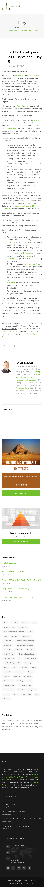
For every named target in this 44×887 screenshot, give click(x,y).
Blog (24, 27)
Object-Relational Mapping (23, 676)
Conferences (8, 346)
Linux (34, 667)
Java (14, 667)
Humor (6, 667)
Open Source (8, 681)
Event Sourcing (9, 658)
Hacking (28, 663)
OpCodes (10, 258)
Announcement (9, 627)
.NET (5, 623)
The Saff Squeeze (9, 563)
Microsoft (7, 672)
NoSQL (30, 672)
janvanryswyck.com (17, 862)
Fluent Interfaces (30, 658)
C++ (30, 632)
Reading (20, 681)
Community (7, 641)
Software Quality (25, 685)
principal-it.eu (15, 858)
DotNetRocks (32, 75)
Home (17, 27)
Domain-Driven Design (27, 654)
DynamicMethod (33, 264)
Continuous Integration (25, 645)
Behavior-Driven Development (14, 632)
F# (19, 658)
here (19, 288)
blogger (38, 372)
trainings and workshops (11, 331)
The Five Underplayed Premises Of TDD (18, 597)
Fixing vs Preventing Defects (13, 571)
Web (36, 694)
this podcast (19, 75)
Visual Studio (26, 694)
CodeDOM (11, 242)
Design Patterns (9, 654)
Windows (7, 699)
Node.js (6, 676)
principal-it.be (15, 860)
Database (30, 649)
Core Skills (7, 649)
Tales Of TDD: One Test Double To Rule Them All (21, 580)
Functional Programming (12, 663)
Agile (34, 623)
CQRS (5, 636)
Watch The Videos (21, 541)
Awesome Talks (22, 388)
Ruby (29, 681)
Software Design (9, 685)
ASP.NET (25, 623)
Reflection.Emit (27, 253)
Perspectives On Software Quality (15, 588)
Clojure (14, 636)
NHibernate (19, 672)
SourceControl (8, 690)
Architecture (23, 627)
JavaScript (24, 667)
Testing (6, 694)
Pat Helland (21, 106)
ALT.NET (14, 623)
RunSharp (11, 283)
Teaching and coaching (26, 380)
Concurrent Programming (25, 641)
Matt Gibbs (12, 128)
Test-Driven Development (27, 690)
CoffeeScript (26, 636)
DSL (31, 242)
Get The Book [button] (20, 493)
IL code (29, 256)
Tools (15, 694)
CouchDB (19, 649)
